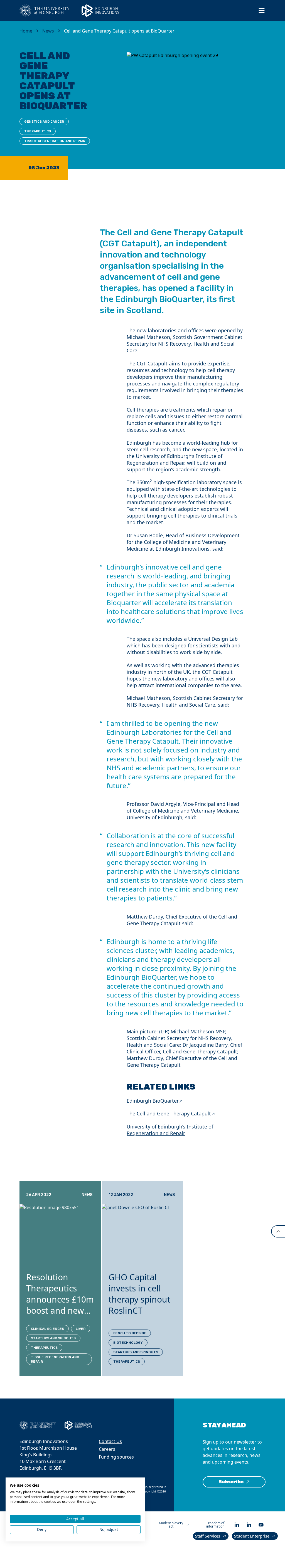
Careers (107, 1449)
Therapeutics (37, 131)
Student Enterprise (251, 1536)
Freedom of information (215, 1524)
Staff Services (207, 1536)
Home (25, 31)
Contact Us (110, 1441)
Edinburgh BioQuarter (153, 1100)
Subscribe (231, 1481)
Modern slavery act (171, 1524)
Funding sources (116, 1457)
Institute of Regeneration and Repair (170, 1130)
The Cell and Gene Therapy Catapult (169, 1113)
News (48, 31)
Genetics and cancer (44, 121)
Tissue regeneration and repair (54, 141)
